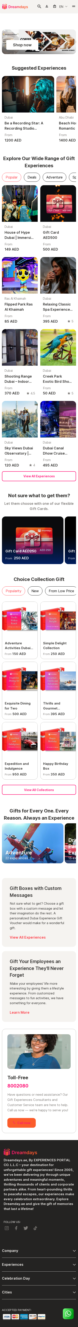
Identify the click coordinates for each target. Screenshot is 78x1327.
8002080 (17, 1086)
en (61, 6)
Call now (24, 1123)
